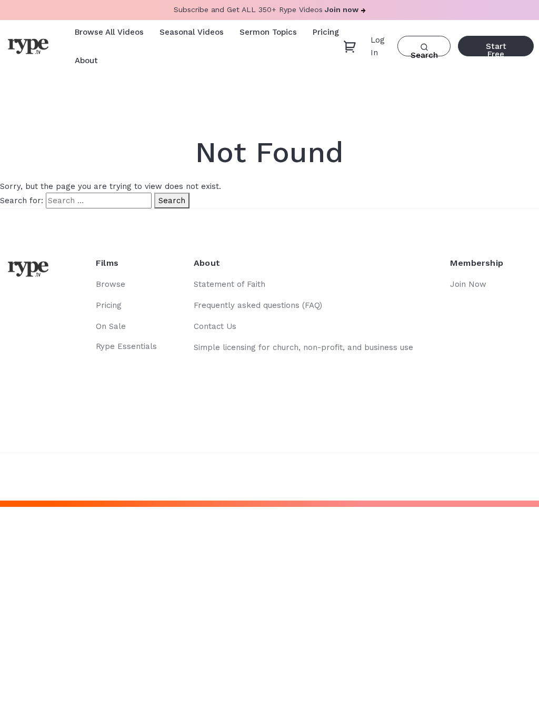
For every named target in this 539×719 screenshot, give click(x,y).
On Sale (111, 326)
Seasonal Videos (191, 32)
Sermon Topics (268, 32)
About (86, 60)
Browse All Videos (109, 32)
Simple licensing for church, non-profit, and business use (303, 347)
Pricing (326, 32)
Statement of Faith (229, 284)
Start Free (496, 49)
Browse (110, 284)
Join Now (468, 284)
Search (171, 200)
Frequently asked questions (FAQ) (258, 305)
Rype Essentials (126, 346)
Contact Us (215, 326)
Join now (341, 9)
